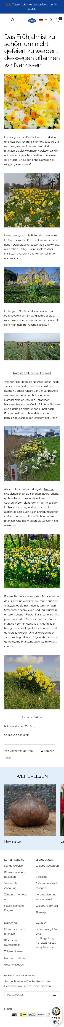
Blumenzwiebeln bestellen (14, 875)
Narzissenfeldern (14, 404)
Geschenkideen (14, 964)
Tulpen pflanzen (14, 951)
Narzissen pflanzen (16, 958)
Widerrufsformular (47, 905)
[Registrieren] (51, 995)
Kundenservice (13, 865)
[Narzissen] (32, 101)
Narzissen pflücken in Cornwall (32, 373)
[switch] (56, 1022)
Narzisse (38, 381)
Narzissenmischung (47, 614)
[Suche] (12, 19)
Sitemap (41, 912)
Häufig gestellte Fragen (14, 908)
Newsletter (13, 841)
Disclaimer (42, 876)
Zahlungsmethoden (15, 897)
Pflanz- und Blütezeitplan (12, 943)
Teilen (8, 757)
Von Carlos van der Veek (19, 750)
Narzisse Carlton (32, 717)
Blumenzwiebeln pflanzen (14, 931)
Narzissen (43, 150)
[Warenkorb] (58, 20)
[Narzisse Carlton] (32, 682)
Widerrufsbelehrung (47, 868)
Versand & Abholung (10, 886)
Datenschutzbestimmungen (47, 886)
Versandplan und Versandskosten (46, 897)
